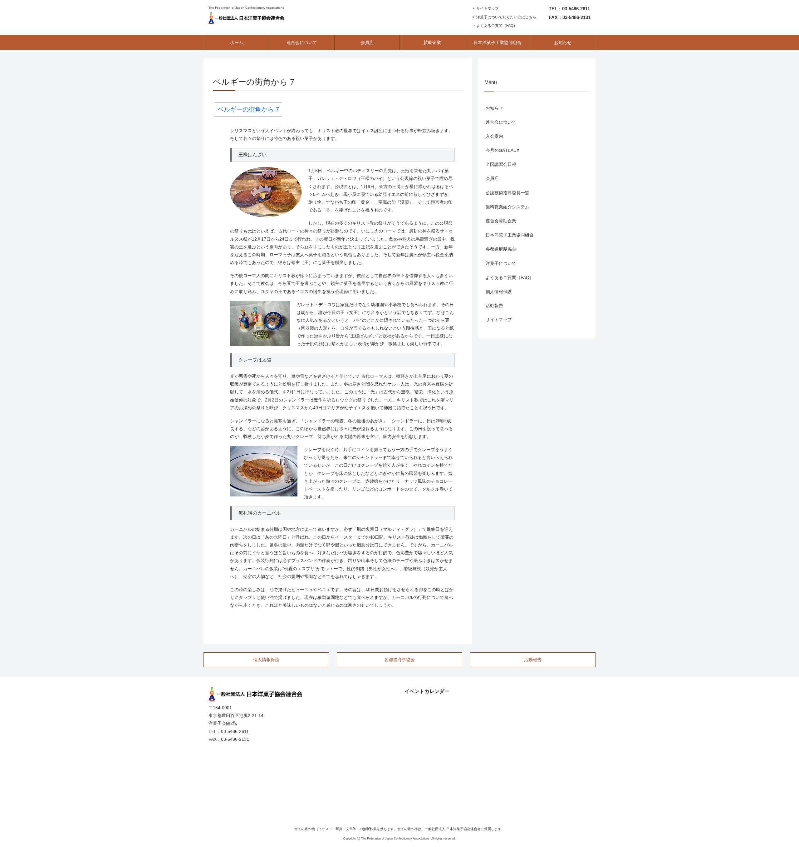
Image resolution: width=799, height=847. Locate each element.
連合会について (501, 122)
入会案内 (494, 136)
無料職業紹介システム (507, 206)
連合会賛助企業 (501, 220)
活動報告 (494, 305)
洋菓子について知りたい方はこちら (506, 17)
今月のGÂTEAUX (502, 150)
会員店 (492, 178)
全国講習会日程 (501, 164)
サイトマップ (487, 8)
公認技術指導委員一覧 (507, 192)
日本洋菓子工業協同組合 (510, 234)
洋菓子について (501, 263)
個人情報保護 (499, 291)
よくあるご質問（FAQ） (496, 25)
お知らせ (494, 108)
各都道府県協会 (501, 249)
